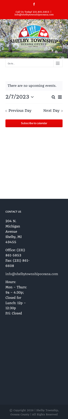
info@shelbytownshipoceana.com (34, 14)
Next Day (51, 111)
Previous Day (20, 111)
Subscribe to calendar (34, 123)
